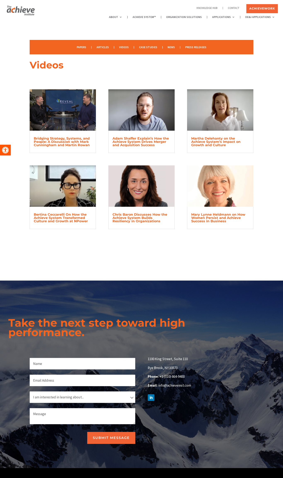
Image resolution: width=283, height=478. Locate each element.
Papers (81, 47)
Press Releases (195, 47)
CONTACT (233, 8)
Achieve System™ (144, 17)
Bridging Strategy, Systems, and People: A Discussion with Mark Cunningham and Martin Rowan (62, 141)
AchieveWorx (262, 8)
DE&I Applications (258, 17)
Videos (124, 47)
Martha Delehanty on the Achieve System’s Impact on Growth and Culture (216, 141)
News (171, 47)
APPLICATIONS (221, 17)
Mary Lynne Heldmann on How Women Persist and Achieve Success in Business (218, 218)
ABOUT (113, 17)
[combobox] (82, 397)
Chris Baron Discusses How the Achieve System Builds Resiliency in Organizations (139, 218)
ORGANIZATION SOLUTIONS (184, 17)
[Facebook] (240, 474)
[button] (5, 150)
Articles (103, 47)
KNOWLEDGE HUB (207, 8)
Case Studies (148, 47)
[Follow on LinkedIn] (151, 397)
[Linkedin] (250, 474)
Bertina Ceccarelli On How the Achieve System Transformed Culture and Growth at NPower (61, 218)
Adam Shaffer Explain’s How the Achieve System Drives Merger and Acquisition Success (140, 141)
